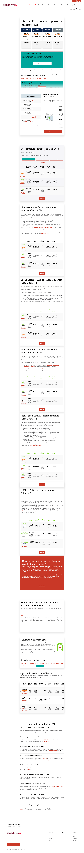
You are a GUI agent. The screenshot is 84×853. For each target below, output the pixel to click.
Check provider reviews (29, 366)
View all (43, 162)
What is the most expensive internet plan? (31, 755)
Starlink (46, 151)
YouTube (75, 840)
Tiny (51, 663)
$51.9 (61, 750)
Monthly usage (35, 310)
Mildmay (32, 663)
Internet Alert (42, 585)
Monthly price (48, 310)
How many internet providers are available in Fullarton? (35, 727)
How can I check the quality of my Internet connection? (34, 805)
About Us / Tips (62, 835)
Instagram (75, 838)
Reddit (74, 842)
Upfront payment (42, 310)
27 (32, 100)
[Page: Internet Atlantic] (22, 173)
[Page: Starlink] (23, 400)
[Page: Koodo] (23, 467)
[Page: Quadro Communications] (24, 526)
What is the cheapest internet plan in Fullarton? (32, 746)
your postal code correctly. (53, 365)
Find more (42, 198)
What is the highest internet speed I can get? (31, 737)
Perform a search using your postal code (31, 511)
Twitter (74, 836)
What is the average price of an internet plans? (32, 794)
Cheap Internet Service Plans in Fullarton (48, 14)
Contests (50, 838)
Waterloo (37, 663)
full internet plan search (36, 445)
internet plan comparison (50, 760)
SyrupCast (51, 836)
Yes (33, 113)
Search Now (52, 132)
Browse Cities (40, 666)
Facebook (75, 835)
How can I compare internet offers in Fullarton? (32, 783)
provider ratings (45, 233)
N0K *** (23, 615)
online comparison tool (57, 786)
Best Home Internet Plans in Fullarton (29, 14)
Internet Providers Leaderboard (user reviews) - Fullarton (34, 78)
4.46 (29, 769)
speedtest (22, 809)
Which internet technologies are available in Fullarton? (34, 774)
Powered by (72, 9)
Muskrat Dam (32, 666)
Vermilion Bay (43, 663)
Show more (42, 273)
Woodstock (60, 663)
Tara (48, 663)
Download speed (29, 310)
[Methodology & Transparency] (43, 83)
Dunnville (54, 663)
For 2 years (53, 310)
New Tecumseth (25, 666)
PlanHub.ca (28, 121)
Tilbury (27, 663)
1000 (52, 740)
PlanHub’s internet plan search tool (43, 227)
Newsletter (51, 840)
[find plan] (37, 628)
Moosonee (23, 663)
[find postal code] (48, 64)
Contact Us (51, 835)
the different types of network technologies (46, 368)
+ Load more (42, 87)
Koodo (50, 151)
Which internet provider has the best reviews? (32, 765)
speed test (46, 741)
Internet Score (30, 643)
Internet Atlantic (34, 117)
